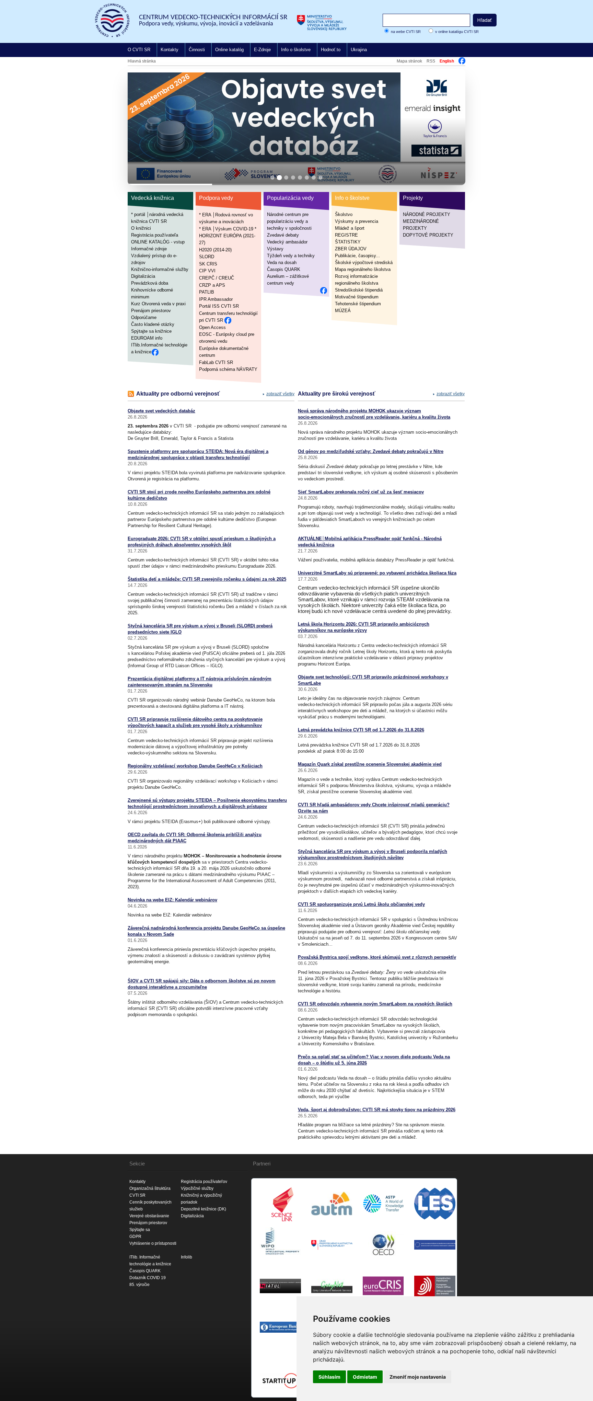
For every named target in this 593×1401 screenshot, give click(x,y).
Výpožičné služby (197, 1188)
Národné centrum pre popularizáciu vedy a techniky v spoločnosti (289, 221)
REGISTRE (346, 235)
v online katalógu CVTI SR (457, 32)
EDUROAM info (146, 338)
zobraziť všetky (280, 393)
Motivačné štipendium (357, 296)
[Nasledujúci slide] (454, 127)
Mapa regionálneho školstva (363, 269)
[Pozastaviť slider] (451, 80)
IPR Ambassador (216, 298)
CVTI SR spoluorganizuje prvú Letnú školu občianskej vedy (361, 904)
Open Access (212, 327)
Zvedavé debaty (283, 235)
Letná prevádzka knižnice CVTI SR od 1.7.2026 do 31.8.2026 (361, 729)
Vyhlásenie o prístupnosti (152, 1243)
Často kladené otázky (152, 324)
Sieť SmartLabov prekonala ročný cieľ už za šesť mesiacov (361, 491)
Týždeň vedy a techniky (291, 255)
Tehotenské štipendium (358, 303)
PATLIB (206, 292)
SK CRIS (208, 263)
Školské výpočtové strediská (364, 262)
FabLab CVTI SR (216, 362)
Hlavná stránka (142, 61)
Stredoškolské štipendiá (359, 290)
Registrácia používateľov (204, 1181)
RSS (431, 61)
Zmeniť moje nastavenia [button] (417, 1377)
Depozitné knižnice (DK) (203, 1209)
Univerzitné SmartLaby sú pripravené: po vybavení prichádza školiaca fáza (377, 573)
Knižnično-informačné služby (159, 269)
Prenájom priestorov (151, 310)
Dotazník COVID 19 (147, 1277)
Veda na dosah (281, 262)
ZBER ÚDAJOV (351, 248)
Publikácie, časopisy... (357, 255)
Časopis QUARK (283, 269)
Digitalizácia (143, 276)
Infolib (186, 1257)
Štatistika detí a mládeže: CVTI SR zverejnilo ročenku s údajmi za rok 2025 (207, 579)
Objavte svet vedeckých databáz (161, 410)
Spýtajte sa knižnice (151, 331)
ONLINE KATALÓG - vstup (158, 241)
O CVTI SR (139, 49)
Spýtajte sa (139, 1229)
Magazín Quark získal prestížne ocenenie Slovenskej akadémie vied (370, 764)
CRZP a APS (212, 284)
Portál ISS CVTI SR (219, 306)
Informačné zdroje (149, 248)
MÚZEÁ (343, 310)
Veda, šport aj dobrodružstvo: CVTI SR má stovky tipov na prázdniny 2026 (376, 1109)
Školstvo (343, 214)
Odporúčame (143, 317)
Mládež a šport (349, 228)
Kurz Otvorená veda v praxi (158, 303)
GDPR (135, 1236)
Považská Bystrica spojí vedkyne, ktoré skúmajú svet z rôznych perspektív (377, 957)
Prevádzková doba (149, 283)
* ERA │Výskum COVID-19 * (227, 228)
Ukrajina (359, 49)
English (447, 61)
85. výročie (139, 1284)
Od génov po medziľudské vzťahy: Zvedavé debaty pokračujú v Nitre (370, 451)
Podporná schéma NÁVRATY (228, 369)
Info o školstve (296, 49)
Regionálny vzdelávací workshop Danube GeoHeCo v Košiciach (195, 765)
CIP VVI (207, 270)
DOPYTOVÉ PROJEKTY (428, 235)
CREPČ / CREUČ (216, 278)
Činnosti (197, 49)
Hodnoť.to (330, 49)
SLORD (206, 256)
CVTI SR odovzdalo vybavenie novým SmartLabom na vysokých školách (375, 1003)
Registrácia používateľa (154, 235)
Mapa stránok (409, 61)
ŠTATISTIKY (348, 241)
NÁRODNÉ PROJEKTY (426, 214)
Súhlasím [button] (329, 1377)
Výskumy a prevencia (356, 221)
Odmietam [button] (365, 1377)
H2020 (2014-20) (215, 249)
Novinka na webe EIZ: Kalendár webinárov (172, 899)
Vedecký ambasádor (287, 241)
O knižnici (141, 228)
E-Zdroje (262, 49)
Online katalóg (229, 49)
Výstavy (275, 248)
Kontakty (169, 49)
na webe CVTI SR (406, 32)
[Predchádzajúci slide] (138, 127)
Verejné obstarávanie (149, 1216)
